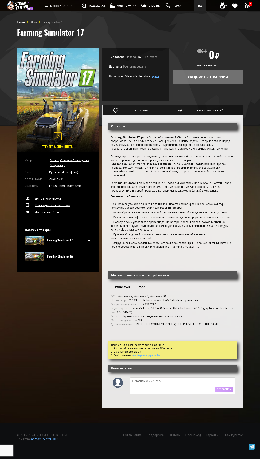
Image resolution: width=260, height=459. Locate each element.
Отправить (223, 389)
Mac (141, 287)
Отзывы (174, 435)
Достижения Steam (48, 212)
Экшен (54, 160)
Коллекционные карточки (52, 205)
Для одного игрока (48, 198)
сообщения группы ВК (146, 355)
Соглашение (132, 435)
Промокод (193, 435)
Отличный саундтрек (74, 160)
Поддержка (155, 435)
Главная (21, 22)
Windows (122, 287)
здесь (155, 76)
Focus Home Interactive (65, 186)
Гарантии (213, 435)
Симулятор (57, 165)
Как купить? (234, 435)
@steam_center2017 (44, 439)
